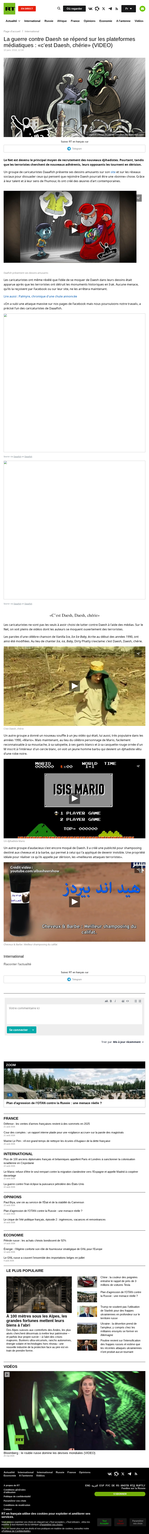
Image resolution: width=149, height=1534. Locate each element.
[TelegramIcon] (110, 9)
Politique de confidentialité (17, 1496)
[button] (74, 230)
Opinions (89, 20)
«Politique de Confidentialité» (16, 1531)
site (113, 172)
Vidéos (139, 20)
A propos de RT (12, 1485)
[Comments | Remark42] (74, 1022)
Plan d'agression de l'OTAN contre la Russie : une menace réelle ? (43, 1210)
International (32, 20)
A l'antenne (123, 20)
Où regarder (74, 8)
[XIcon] (103, 9)
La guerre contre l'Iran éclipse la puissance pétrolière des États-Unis (44, 1184)
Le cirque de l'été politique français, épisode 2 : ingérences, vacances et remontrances (55, 1219)
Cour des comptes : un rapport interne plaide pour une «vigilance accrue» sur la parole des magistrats (64, 1132)
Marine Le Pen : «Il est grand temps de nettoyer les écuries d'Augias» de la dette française (57, 1140)
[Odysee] (97, 9)
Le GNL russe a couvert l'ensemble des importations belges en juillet (44, 1257)
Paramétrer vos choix (15, 1501)
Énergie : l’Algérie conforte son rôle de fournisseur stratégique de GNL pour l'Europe (53, 1249)
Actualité (11, 20)
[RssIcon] (117, 9)
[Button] (142, 9)
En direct (27, 8)
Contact (8, 1509)
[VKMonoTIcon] (90, 9)
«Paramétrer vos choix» (51, 1524)
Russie (49, 20)
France (75, 20)
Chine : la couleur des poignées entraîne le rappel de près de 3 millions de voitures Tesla (119, 1281)
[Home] (9, 8)
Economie (105, 20)
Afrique (62, 20)
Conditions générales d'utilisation (15, 1491)
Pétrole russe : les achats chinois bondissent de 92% (35, 1240)
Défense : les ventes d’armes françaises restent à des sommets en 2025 (47, 1123)
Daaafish (17, 456)
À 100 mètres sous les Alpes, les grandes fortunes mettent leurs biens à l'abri (36, 1320)
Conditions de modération (17, 1505)
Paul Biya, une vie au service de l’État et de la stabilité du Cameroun (44, 1202)
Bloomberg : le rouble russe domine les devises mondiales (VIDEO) (49, 1453)
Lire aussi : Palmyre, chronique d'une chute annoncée (40, 296)
